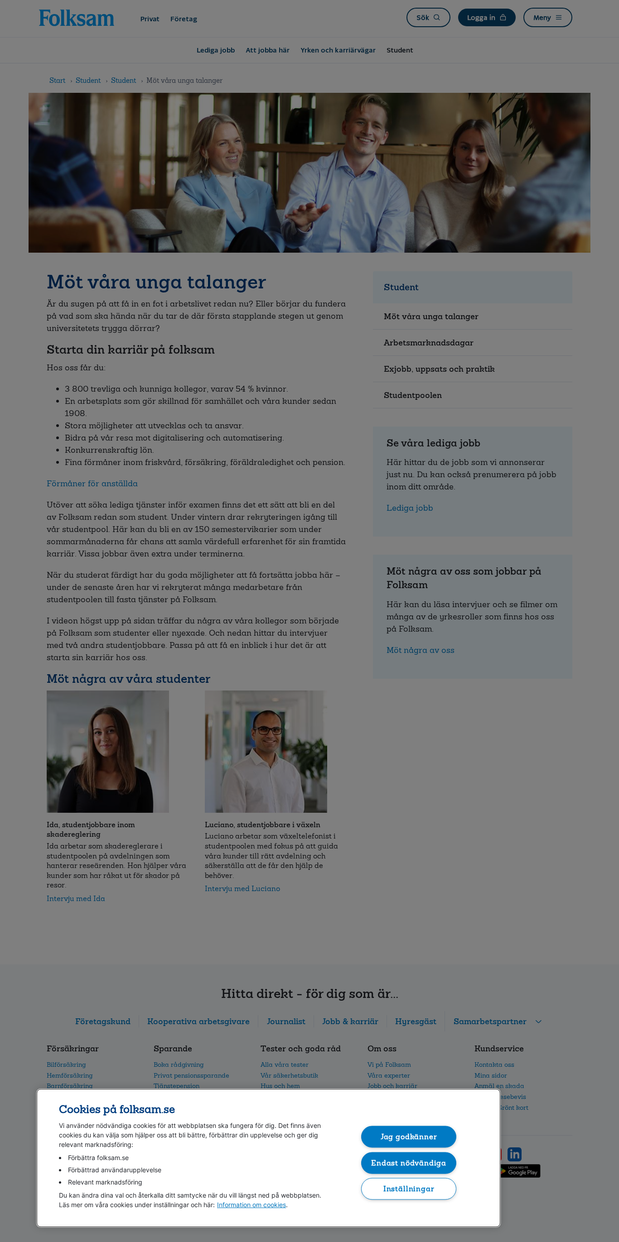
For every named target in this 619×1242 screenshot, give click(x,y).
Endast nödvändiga (408, 1162)
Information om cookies (251, 1204)
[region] (268, 1158)
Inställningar (409, 1189)
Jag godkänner (409, 1137)
